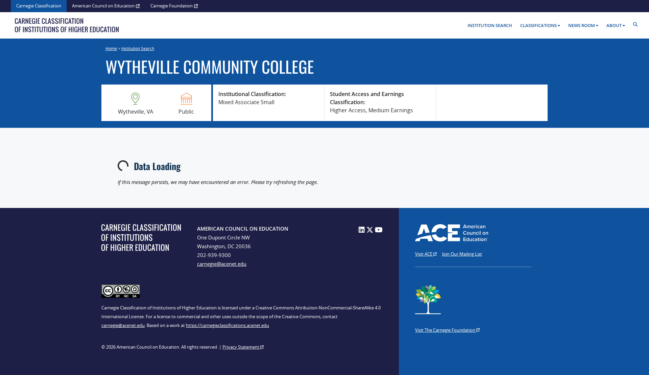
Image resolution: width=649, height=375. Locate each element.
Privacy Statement (241, 347)
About (614, 25)
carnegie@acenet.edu (221, 263)
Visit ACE (424, 254)
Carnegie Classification (38, 6)
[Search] (637, 24)
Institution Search (489, 25)
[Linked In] (362, 229)
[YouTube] (379, 229)
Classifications (538, 25)
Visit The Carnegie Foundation (445, 330)
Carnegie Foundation (171, 6)
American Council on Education (103, 6)
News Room (581, 25)
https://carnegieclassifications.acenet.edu (227, 325)
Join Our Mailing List (462, 254)
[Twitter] (369, 229)
